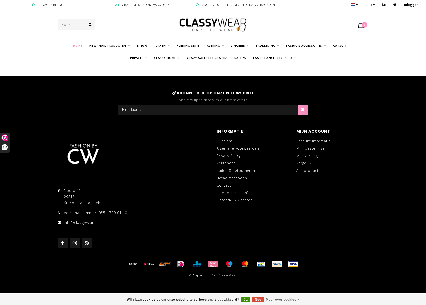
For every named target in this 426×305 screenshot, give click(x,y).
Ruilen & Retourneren (236, 170)
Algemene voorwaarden (238, 148)
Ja (246, 299)
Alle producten (309, 170)
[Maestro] (229, 264)
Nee (258, 299)
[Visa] (293, 264)
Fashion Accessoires (304, 45)
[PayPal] (277, 264)
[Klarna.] (213, 264)
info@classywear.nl (81, 222)
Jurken (160, 45)
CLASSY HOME (165, 58)
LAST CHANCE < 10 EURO (272, 58)
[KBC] (197, 264)
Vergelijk (303, 163)
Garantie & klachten (235, 200)
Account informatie (313, 141)
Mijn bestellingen (311, 148)
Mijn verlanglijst (310, 155)
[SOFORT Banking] (165, 264)
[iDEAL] (181, 264)
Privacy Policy (229, 155)
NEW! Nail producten (107, 45)
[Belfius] (149, 264)
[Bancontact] (261, 264)
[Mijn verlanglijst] (395, 5)
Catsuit (340, 45)
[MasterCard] (245, 264)
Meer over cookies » (282, 299)
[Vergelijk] (384, 5)
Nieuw (142, 45)
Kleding (213, 45)
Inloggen (411, 5)
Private (136, 58)
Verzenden (226, 163)
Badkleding (265, 45)
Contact (224, 185)
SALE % (240, 58)
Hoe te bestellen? (233, 192)
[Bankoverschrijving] (133, 264)
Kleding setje (188, 45)
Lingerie (238, 45)
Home (77, 45)
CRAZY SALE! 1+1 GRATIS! (207, 58)
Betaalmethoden (232, 178)
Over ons (225, 141)
